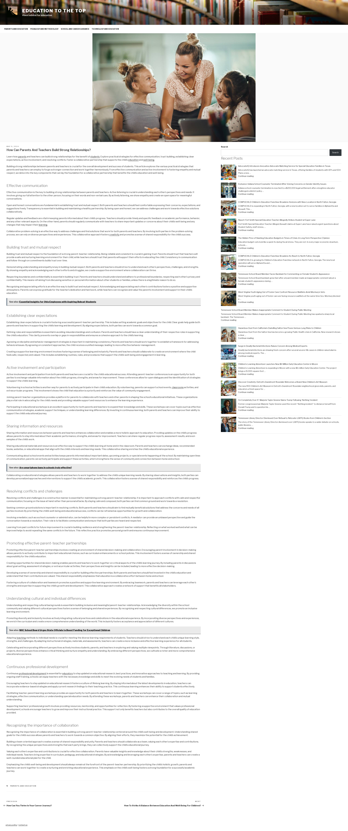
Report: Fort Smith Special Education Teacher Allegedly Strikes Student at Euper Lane (277, 220)
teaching (21, 638)
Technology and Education (105, 29)
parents (22, 156)
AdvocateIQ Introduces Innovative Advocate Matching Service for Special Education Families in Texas (284, 166)
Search (224, 147)
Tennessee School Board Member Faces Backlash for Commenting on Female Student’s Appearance (284, 274)
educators (67, 673)
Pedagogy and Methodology (44, 29)
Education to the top (54, 10)
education (133, 160)
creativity (114, 234)
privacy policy (11, 825)
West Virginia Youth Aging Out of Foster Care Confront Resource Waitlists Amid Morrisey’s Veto (281, 292)
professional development (32, 673)
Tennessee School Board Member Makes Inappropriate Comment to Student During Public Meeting (266, 310)
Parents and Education (16, 29)
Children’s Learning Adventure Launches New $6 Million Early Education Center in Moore (278, 364)
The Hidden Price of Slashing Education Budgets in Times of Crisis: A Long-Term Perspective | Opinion (284, 238)
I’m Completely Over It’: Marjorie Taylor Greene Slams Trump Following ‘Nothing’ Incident (278, 400)
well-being (148, 160)
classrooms (178, 387)
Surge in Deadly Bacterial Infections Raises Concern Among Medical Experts (272, 346)
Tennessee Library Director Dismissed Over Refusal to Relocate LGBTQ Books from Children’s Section (284, 418)
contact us (22, 825)
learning (43, 225)
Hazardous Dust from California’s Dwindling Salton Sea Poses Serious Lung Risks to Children (279, 328)
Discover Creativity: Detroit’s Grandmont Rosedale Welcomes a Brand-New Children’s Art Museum (282, 382)
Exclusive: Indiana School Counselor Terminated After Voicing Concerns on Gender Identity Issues (282, 184)
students (95, 156)
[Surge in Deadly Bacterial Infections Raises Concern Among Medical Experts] (228, 353)
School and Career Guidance (75, 29)
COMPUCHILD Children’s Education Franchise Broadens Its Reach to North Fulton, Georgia (279, 256)
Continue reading (246, 176)
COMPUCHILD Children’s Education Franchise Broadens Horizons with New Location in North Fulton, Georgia (287, 202)
